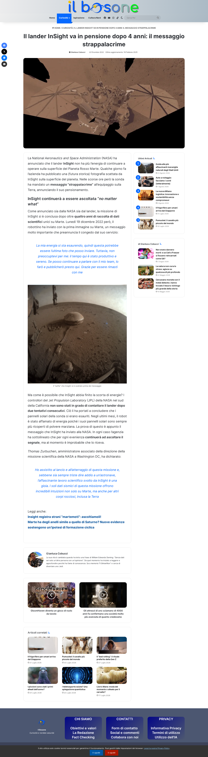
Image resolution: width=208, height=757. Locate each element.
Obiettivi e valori (83, 728)
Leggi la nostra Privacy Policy (156, 748)
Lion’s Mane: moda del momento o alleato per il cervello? (108, 689)
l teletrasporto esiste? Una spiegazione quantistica (74, 688)
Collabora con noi (124, 737)
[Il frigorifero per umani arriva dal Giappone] (43, 645)
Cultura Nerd (94, 18)
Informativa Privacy (166, 728)
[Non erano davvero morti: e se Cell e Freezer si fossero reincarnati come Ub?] (146, 253)
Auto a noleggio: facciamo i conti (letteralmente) (164, 180)
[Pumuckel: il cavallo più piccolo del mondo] (77, 645)
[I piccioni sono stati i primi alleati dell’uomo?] (43, 675)
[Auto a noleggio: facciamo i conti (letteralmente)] (146, 181)
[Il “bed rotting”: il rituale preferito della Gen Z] (112, 645)
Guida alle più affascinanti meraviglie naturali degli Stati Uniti (167, 167)
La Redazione (83, 733)
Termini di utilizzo (166, 733)
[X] (4, 51)
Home (52, 18)
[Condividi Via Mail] (4, 64)
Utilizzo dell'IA (166, 737)
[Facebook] (4, 45)
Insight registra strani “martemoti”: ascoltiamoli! (64, 517)
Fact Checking (83, 737)
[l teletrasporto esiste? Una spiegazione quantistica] (77, 675)
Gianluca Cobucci (78, 52)
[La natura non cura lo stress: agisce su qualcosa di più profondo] (146, 270)
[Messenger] (4, 58)
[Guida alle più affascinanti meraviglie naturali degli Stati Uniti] (146, 168)
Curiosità (63, 18)
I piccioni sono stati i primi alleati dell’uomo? (40, 688)
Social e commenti (124, 733)
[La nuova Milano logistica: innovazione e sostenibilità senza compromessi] (146, 195)
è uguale (96, 752)
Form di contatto (125, 728)
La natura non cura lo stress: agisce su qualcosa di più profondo (168, 269)
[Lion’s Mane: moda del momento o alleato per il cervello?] (112, 675)
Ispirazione (78, 18)
